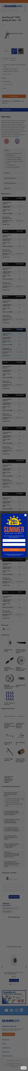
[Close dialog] (25, 515)
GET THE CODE (14, 549)
